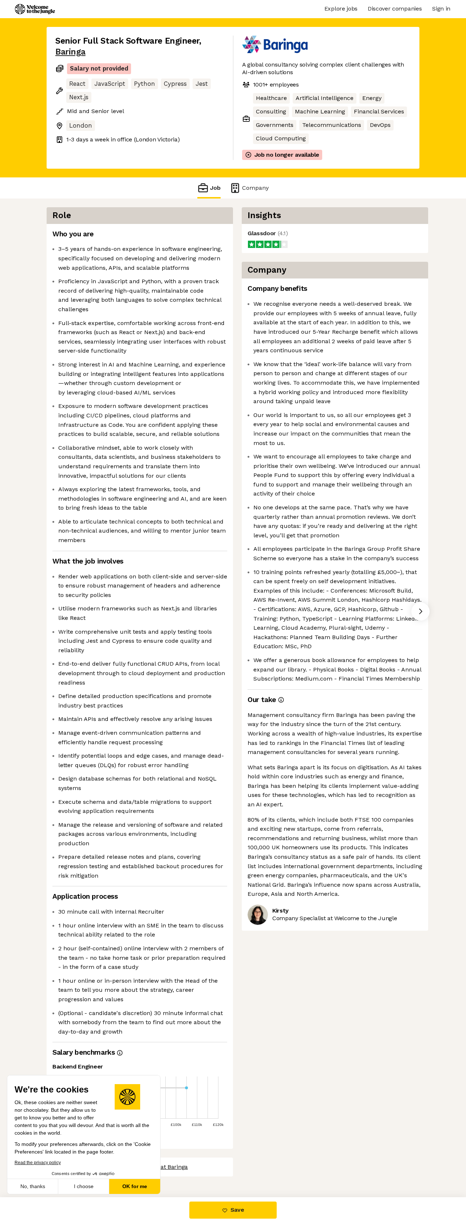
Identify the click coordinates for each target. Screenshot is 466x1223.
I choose (84, 1186)
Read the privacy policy (38, 1162)
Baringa (70, 52)
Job (215, 187)
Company (255, 187)
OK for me (134, 1186)
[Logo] (35, 9)
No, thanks (32, 1186)
